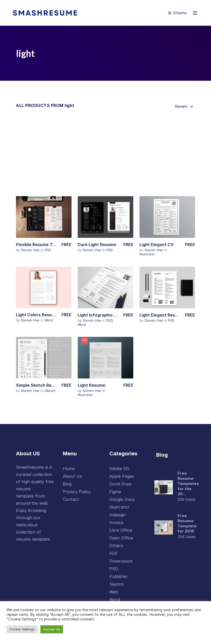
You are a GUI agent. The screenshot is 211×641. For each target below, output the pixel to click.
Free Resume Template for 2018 (187, 523)
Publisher (118, 576)
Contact (71, 499)
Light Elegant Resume (161, 315)
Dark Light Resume (97, 244)
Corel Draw (120, 483)
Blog (67, 483)
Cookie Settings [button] (22, 629)
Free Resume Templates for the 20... (188, 483)
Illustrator (147, 254)
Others (116, 545)
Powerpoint (121, 561)
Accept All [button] (51, 629)
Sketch (50, 391)
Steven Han (31, 250)
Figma (115, 491)
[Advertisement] (105, 154)
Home (69, 468)
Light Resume (91, 385)
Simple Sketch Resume (39, 385)
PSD (48, 250)
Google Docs (122, 499)
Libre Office (120, 530)
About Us (72, 476)
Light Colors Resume (37, 314)
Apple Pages (121, 476)
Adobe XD (119, 468)
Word (49, 320)
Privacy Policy (77, 491)
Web (113, 591)
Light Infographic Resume (104, 315)
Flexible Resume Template (42, 244)
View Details (44, 218)
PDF (113, 553)
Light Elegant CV (156, 244)
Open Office (121, 537)
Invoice (116, 522)
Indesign (117, 514)
